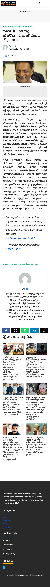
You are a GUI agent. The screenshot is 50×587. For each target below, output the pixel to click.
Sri (12, 46)
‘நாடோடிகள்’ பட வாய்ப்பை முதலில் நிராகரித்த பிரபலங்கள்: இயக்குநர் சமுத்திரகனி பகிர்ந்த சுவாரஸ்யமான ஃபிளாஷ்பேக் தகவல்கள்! (12, 368)
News (6, 517)
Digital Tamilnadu (13, 26)
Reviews (7, 521)
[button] (39, 3)
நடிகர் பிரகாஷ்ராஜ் (29, 264)
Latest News (27, 26)
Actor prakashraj (12, 264)
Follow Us (12, 56)
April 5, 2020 (13, 249)
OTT (5, 524)
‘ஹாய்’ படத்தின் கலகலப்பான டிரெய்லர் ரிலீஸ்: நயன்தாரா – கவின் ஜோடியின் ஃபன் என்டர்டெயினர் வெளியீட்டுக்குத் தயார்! (36, 446)
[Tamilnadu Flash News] (8, 3)
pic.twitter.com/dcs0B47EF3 (22, 238)
